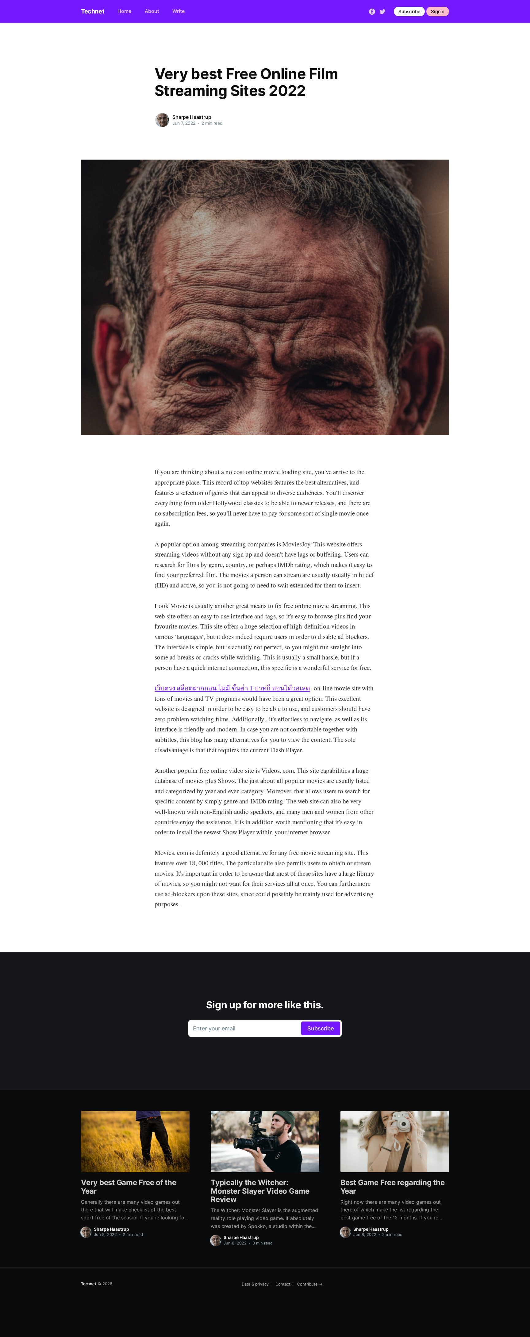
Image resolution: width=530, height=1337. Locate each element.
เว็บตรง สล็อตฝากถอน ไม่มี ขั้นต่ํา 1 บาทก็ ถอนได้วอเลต (232, 688)
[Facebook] (372, 11)
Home (124, 11)
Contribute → (310, 1284)
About (152, 11)
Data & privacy (255, 1284)
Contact (282, 1284)
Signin (437, 11)
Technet (92, 11)
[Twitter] (382, 11)
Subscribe (409, 11)
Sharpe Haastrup (191, 117)
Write (178, 11)
